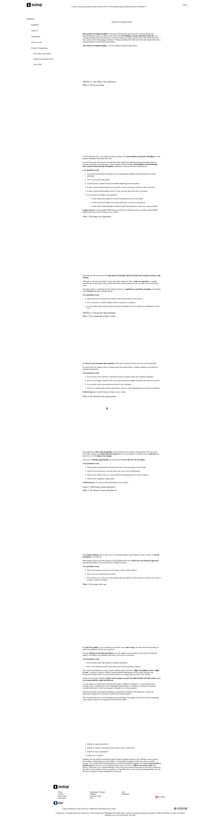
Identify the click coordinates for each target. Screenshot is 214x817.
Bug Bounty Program (97, 792)
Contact (60, 794)
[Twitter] (178, 808)
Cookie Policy (101, 809)
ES (186, 5)
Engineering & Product (122, 7)
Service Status (111, 809)
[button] (172, 798)
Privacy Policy (77, 809)
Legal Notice (67, 809)
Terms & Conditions (89, 809)
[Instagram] (180, 808)
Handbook (125, 794)
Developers (62, 798)
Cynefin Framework (111, 392)
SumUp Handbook (137, 7)
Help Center (62, 796)
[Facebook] (175, 808)
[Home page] (61, 788)
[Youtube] (183, 808)
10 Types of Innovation (112, 482)
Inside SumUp (97, 7)
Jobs (123, 792)
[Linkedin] (186, 808)
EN (184, 5)
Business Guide (95, 796)
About (60, 792)
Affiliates (93, 794)
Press (92, 798)
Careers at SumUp (77, 7)
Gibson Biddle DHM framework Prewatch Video (121, 210)
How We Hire (109, 7)
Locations (87, 7)
